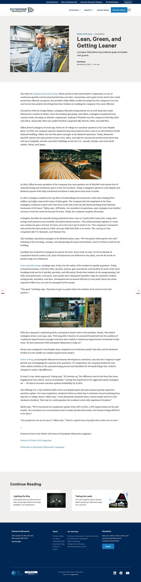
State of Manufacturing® (69, 2)
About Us (87, 10)
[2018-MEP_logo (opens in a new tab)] (17, 573)
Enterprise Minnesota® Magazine (91, 2)
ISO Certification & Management (78, 538)
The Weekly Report (112, 2)
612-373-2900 (16, 541)
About (55, 531)
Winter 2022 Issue (84, 34)
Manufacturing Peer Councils (77, 546)
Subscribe (128, 2)
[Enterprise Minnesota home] (21, 10)
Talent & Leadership (74, 541)
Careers (55, 549)
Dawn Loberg (26, 359)
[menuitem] (52, 2)
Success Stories (103, 10)
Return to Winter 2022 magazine (35, 440)
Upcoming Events (52, 2)
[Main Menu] (129, 9)
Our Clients (56, 538)
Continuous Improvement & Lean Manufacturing (83, 536)
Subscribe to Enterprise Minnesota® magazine (42, 447)
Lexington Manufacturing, (45, 93)
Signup (108, 546)
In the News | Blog (58, 544)
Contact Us (56, 546)
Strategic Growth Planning (76, 544)
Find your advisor (119, 10)
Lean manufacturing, (30, 265)
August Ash (74, 574)
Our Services (74, 10)
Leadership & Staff (58, 541)
